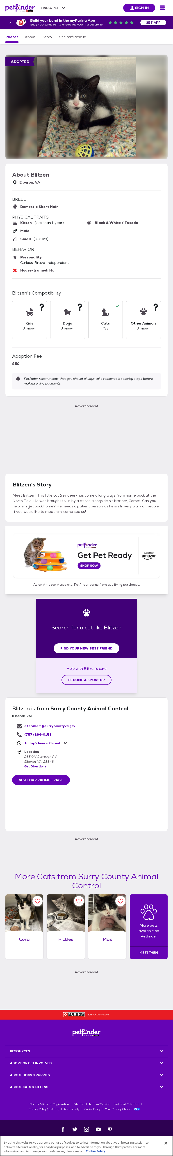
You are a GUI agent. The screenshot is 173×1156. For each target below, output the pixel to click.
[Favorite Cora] (37, 901)
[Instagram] (86, 1129)
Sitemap (78, 1104)
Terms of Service (99, 1104)
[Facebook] (63, 1129)
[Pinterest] (109, 1129)
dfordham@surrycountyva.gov (49, 726)
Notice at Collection (126, 1104)
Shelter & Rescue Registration (49, 1104)
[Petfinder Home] (20, 8)
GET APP (153, 23)
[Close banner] (10, 22)
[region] (86, 1146)
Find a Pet (50, 8)
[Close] (166, 1143)
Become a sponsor (86, 680)
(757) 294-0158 (38, 734)
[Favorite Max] (120, 901)
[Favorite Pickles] (79, 901)
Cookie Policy (92, 1109)
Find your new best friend (86, 648)
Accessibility (72, 1109)
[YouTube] (98, 1129)
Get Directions (35, 766)
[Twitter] (74, 1129)
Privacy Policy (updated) (44, 1109)
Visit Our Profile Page (41, 780)
